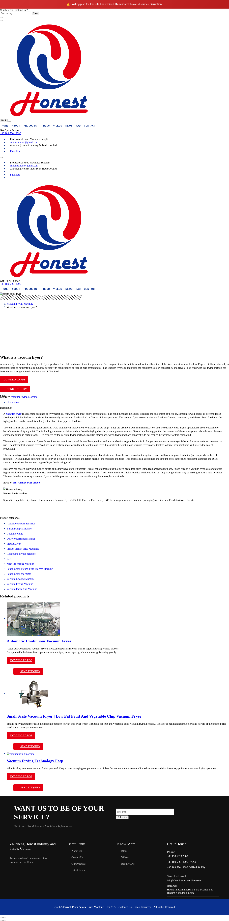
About (16, 125)
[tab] (118, 402)
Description (13, 402)
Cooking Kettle (15, 533)
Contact (90, 125)
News (69, 125)
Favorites (15, 151)
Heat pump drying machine (21, 553)
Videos (57, 125)
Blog (46, 125)
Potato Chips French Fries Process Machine (30, 568)
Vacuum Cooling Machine (21, 578)
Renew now (122, 4)
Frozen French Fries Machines (23, 548)
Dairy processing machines (21, 538)
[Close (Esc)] (1, 917)
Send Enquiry (17, 388)
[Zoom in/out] (4, 917)
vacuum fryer (13, 413)
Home (5, 125)
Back (3, 120)
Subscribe (122, 817)
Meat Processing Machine (20, 563)
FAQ (78, 125)
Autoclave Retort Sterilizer (21, 523)
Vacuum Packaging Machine (22, 589)
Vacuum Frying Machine (20, 303)
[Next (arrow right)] (4, 920)
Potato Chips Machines (19, 573)
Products (30, 125)
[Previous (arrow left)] (1, 920)
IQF (9, 558)
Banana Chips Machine (19, 528)
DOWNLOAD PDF (14, 379)
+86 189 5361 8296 (10, 133)
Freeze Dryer (14, 543)
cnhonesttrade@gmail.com (24, 142)
